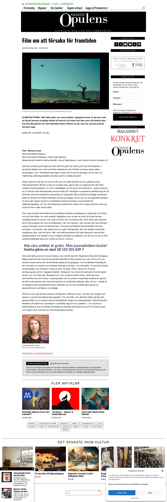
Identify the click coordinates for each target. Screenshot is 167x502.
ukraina (65, 430)
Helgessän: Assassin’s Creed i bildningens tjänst (80, 474)
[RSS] (134, 44)
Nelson (86, 427)
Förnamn (117, 98)
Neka (150, 493)
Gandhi (74, 423)
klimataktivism (53, 427)
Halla (100, 423)
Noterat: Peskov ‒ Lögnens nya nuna (21, 490)
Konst (103, 479)
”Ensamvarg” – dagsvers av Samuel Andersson (62, 413)
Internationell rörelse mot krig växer (22, 474)
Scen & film (32, 48)
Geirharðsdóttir (87, 423)
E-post (116, 91)
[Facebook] (116, 44)
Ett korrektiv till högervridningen (49, 473)
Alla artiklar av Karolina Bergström (37, 353)
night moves (97, 427)
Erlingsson (64, 423)
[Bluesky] (130, 44)
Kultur (25, 48)
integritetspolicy (135, 112)
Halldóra (32, 427)
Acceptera (122, 493)
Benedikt (32, 423)
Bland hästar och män (47, 423)
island (41, 427)
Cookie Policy (135, 498)
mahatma (66, 427)
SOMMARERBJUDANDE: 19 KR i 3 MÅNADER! (49, 3)
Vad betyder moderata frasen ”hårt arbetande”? (36, 413)
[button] (162, 471)
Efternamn (117, 104)
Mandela (77, 427)
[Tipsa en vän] (125, 44)
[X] (121, 44)
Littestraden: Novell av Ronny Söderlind (93, 413)
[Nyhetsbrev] (139, 44)
